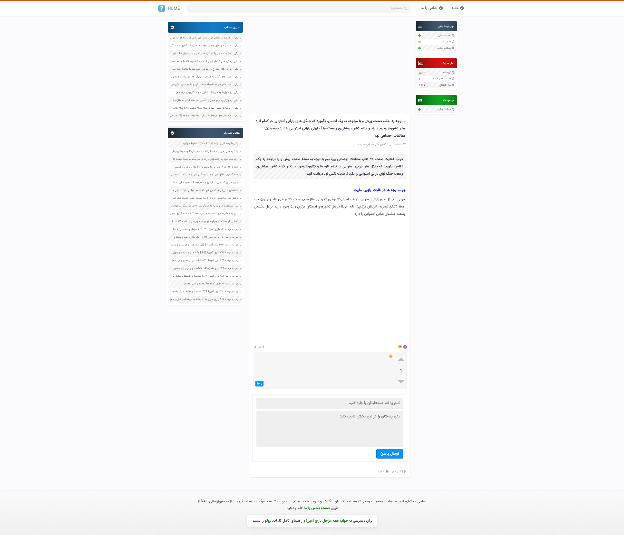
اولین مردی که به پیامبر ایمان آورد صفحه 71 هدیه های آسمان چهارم (204, 183)
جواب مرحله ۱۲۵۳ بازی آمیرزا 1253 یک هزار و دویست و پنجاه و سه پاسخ (204, 245)
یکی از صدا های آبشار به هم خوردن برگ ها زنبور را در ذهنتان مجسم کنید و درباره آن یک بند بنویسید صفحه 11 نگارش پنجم (204, 77)
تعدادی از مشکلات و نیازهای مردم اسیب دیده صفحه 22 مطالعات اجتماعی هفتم (204, 222)
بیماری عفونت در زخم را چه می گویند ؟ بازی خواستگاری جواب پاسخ (204, 206)
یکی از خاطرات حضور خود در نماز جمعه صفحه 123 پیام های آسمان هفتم (204, 108)
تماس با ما (429, 8)
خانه (454, 8)
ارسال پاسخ (389, 454)
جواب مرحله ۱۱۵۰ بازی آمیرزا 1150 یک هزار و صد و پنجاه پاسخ (204, 237)
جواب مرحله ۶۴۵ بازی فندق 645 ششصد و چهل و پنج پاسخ (206, 268)
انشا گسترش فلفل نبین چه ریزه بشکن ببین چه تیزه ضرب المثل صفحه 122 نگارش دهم (204, 175)
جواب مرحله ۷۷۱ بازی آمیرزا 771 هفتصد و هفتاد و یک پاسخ (205, 292)
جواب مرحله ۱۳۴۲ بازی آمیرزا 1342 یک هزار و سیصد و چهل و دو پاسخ (204, 253)
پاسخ (259, 383)
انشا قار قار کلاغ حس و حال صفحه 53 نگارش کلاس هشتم (206, 167)
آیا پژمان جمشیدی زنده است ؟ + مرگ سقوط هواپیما (210, 144)
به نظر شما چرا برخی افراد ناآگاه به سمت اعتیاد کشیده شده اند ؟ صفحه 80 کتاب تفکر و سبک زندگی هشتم (204, 198)
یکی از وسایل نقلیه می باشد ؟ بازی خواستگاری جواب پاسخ (207, 93)
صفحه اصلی (444, 36)
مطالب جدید (444, 48)
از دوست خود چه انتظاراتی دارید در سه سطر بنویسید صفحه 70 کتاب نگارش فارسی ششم (204, 159)
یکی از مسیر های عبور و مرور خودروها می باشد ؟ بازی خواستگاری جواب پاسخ (204, 46)
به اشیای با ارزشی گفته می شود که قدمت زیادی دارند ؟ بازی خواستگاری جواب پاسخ (204, 190)
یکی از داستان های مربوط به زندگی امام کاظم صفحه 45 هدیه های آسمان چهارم (204, 116)
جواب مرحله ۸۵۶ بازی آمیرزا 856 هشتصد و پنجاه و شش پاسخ (204, 300)
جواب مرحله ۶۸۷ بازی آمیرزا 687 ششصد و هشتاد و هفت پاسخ (204, 276)
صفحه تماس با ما (317, 508)
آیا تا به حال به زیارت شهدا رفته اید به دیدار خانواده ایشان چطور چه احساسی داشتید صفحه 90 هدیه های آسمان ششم (204, 152)
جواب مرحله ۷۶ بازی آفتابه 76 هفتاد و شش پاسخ (211, 284)
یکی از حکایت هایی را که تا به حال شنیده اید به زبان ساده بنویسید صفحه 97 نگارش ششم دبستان (204, 54)
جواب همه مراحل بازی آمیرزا (327, 521)
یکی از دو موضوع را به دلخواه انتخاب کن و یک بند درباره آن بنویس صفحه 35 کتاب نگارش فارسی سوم (204, 85)
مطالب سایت (444, 110)
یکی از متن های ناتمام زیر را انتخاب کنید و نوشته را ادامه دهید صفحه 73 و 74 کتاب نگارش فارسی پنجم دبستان (204, 61)
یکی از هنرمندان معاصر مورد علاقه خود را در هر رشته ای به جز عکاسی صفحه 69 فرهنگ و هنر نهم (204, 38)
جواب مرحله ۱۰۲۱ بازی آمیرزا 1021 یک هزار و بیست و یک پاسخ (204, 229)
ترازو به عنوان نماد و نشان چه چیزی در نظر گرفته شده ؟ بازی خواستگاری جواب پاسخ (204, 214)
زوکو (268, 521)
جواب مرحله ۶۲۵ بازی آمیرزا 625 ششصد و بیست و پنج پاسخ (205, 261)
